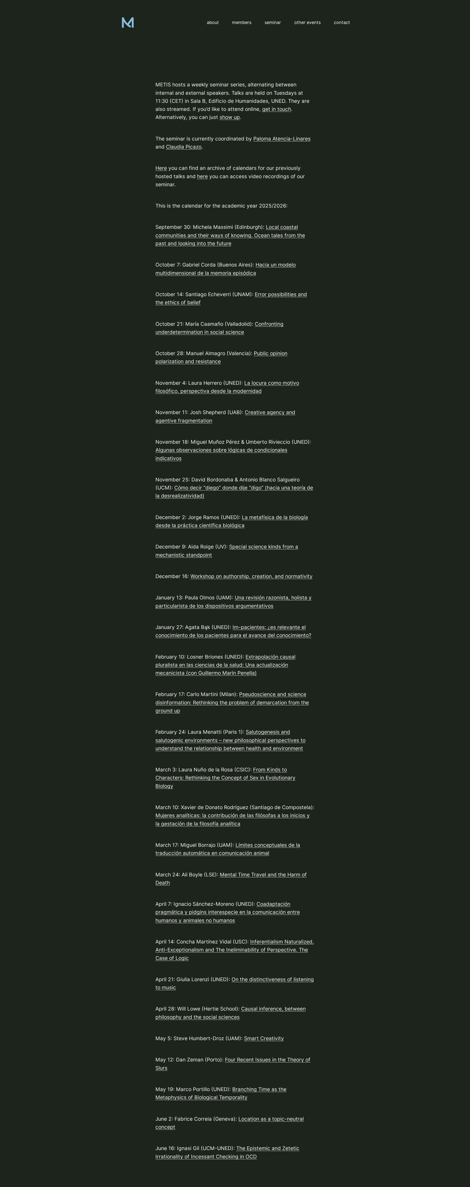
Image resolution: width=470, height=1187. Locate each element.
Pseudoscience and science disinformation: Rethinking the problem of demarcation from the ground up (232, 702)
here (202, 176)
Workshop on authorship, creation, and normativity (251, 576)
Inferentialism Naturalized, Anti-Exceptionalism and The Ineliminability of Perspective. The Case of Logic (234, 950)
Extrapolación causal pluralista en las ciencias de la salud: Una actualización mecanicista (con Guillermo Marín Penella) (225, 665)
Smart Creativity (264, 1038)
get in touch (276, 109)
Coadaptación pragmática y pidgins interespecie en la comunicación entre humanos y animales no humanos (227, 912)
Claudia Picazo (183, 147)
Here (161, 168)
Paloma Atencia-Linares (282, 139)
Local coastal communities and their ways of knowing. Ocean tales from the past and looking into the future (230, 235)
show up (230, 117)
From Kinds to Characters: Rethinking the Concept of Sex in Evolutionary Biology (225, 778)
